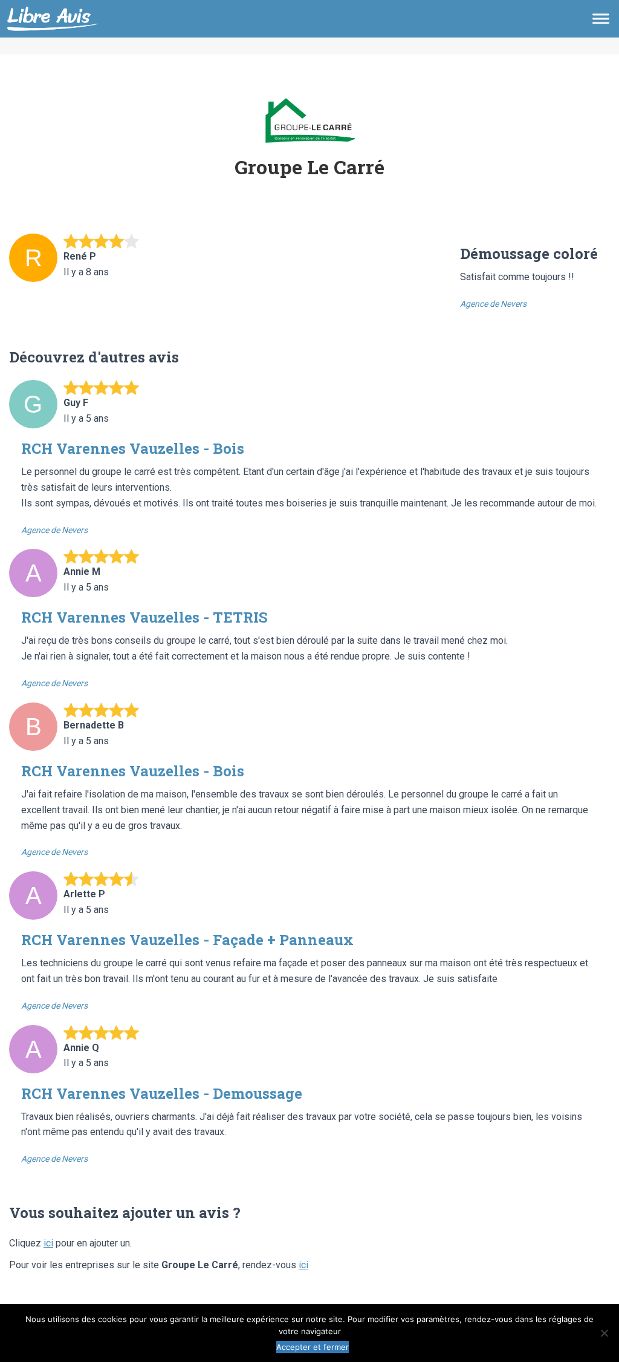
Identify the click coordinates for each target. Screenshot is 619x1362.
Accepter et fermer (312, 1347)
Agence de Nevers (493, 304)
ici (48, 1243)
